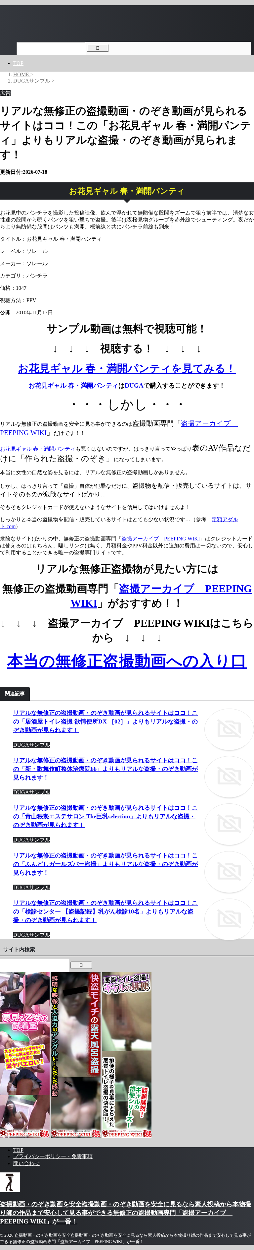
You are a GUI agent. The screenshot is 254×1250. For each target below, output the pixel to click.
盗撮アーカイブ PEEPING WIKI (161, 538)
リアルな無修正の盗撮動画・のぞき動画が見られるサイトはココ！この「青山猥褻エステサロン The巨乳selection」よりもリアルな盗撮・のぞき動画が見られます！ (105, 816)
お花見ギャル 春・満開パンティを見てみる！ (127, 368)
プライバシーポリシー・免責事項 (53, 1156)
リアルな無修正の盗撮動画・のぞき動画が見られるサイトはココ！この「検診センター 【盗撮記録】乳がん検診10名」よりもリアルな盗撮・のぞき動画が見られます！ (105, 911)
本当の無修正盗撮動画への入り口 (127, 661)
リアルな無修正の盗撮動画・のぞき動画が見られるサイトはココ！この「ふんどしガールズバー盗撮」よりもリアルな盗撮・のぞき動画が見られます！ (105, 864)
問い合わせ (26, 1163)
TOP (18, 63)
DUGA (134, 385)
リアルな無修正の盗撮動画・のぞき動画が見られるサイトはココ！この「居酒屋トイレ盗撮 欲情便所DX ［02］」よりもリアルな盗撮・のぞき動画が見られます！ (105, 721)
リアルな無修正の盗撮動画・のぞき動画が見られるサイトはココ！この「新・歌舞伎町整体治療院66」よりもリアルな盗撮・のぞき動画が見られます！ (105, 769)
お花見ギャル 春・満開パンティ (73, 385)
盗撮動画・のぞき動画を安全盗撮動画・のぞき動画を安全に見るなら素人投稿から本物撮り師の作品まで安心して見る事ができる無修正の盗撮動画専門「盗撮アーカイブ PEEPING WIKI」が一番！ (125, 1213)
